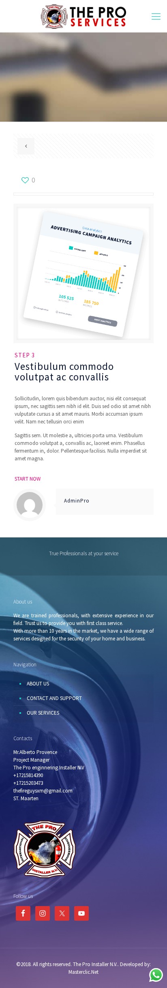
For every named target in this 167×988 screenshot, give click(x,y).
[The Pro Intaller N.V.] (83, 16)
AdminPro (77, 500)
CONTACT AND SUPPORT (54, 698)
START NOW (28, 478)
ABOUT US (38, 683)
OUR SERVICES (43, 712)
